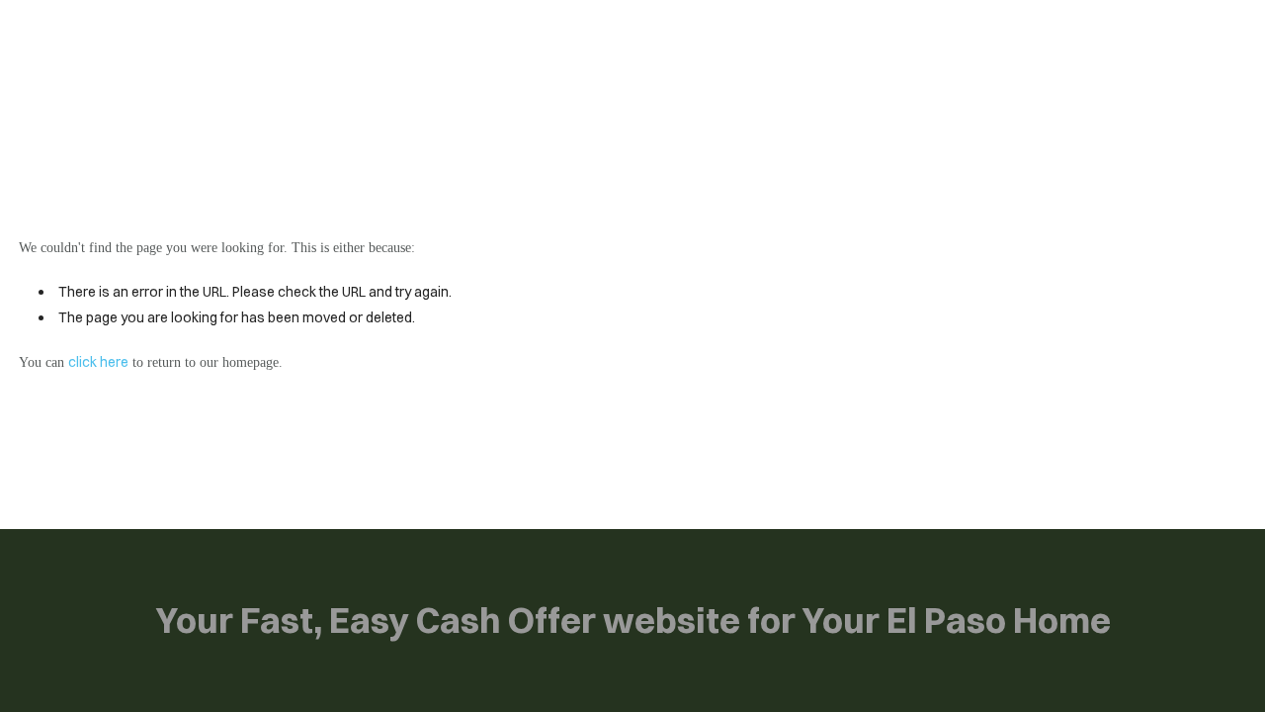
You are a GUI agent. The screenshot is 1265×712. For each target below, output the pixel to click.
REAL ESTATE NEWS (499, 37)
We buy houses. (153, 38)
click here (98, 362)
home (358, 37)
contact (654, 37)
